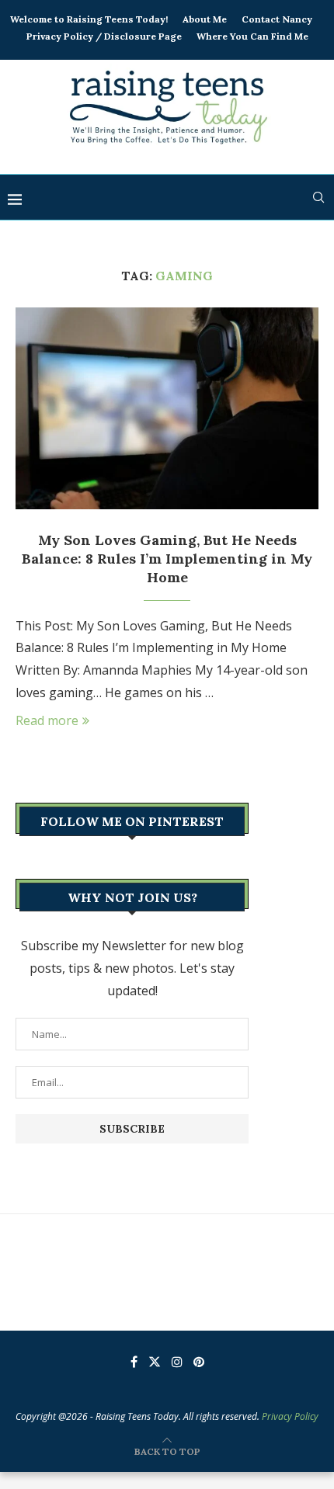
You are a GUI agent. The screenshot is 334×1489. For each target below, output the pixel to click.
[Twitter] (154, 1361)
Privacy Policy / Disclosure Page (104, 36)
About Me (205, 19)
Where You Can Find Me (252, 36)
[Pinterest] (198, 1361)
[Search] (318, 197)
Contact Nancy (277, 19)
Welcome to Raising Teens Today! (89, 19)
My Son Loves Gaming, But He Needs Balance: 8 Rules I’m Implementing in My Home (167, 559)
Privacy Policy (290, 1416)
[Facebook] (133, 1361)
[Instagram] (177, 1361)
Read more (47, 720)
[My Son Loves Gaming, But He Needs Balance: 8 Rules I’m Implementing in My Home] (167, 408)
